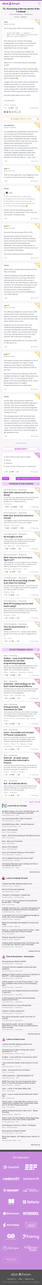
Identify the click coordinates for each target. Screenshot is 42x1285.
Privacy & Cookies (33, 1282)
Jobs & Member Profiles (9, 1140)
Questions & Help (7, 860)
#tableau (26, 746)
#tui (24, 695)
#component (18, 746)
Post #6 (35, 347)
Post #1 (35, 161)
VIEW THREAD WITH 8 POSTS (28, 479)
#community (8, 504)
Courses (18, 912)
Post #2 (35, 181)
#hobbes (30, 672)
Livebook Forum (33, 951)
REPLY (5, 479)
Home (8, 466)
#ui (18, 744)
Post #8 (35, 436)
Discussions (29, 14)
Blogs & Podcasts (7, 1085)
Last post (35, 472)
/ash (5, 546)
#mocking (7, 615)
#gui (27, 718)
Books (18, 891)
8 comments (10, 100)
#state (6, 721)
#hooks (30, 744)
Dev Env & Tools (20, 1053)
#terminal (18, 695)
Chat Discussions (33, 1034)
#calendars (13, 792)
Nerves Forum (34, 872)
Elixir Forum (20, 1039)
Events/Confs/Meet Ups (9, 826)
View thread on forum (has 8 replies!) (18, 457)
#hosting (6, 592)
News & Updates (12, 832)
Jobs (19, 1140)
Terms (23, 1282)
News (5, 656)
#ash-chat (11, 546)
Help (20, 1279)
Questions (17, 860)
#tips (25, 569)
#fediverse (14, 772)
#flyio (12, 592)
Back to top (33, 802)
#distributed (22, 672)
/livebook (23, 17)
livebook (9, 463)
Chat (19, 826)
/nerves (16, 17)
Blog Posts (17, 1114)
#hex (5, 638)
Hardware (18, 820)
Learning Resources (8, 815)
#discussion (7, 569)
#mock (13, 615)
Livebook (16, 878)
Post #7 (35, 389)
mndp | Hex (13, 378)
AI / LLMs (18, 1059)
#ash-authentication (23, 546)
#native (33, 718)
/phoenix (6, 744)
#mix (10, 638)
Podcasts (17, 1085)
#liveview (23, 744)
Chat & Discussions (16, 14)
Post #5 (35, 298)
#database (13, 672)
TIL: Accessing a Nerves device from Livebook (21, 10)
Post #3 (35, 218)
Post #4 (35, 258)
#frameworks (20, 718)
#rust (11, 695)
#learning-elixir (17, 569)
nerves (8, 460)
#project (22, 772)
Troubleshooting (19, 897)
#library (6, 672)
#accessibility (8, 746)
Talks (17, 815)
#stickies (6, 525)
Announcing (13, 656)
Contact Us (11, 1279)
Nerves (16, 806)
